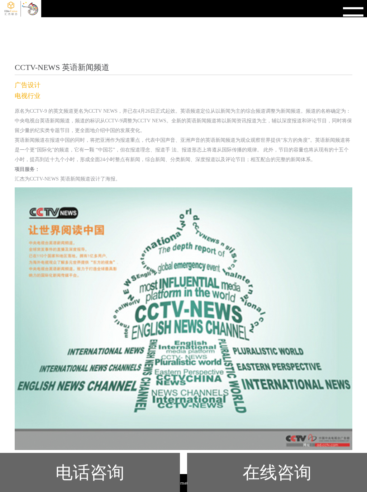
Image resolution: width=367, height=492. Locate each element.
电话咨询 (90, 472)
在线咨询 (277, 472)
